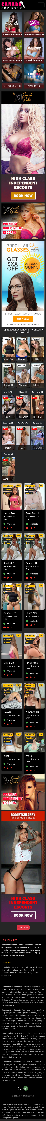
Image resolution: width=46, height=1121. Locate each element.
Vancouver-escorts (23, 947)
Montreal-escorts (9, 945)
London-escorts (26, 945)
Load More (23, 927)
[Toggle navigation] (41, 4)
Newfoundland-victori (21, 952)
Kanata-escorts (17, 955)
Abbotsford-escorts (18, 950)
